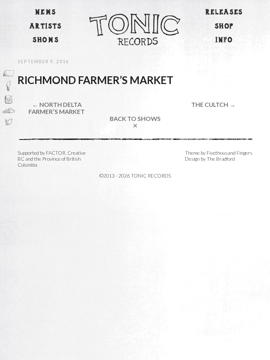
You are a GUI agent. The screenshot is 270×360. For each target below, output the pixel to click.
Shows (46, 40)
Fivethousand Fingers (229, 153)
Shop (224, 26)
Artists (46, 26)
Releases (224, 12)
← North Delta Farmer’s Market (56, 108)
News (45, 12)
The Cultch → (213, 104)
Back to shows (135, 122)
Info (224, 40)
